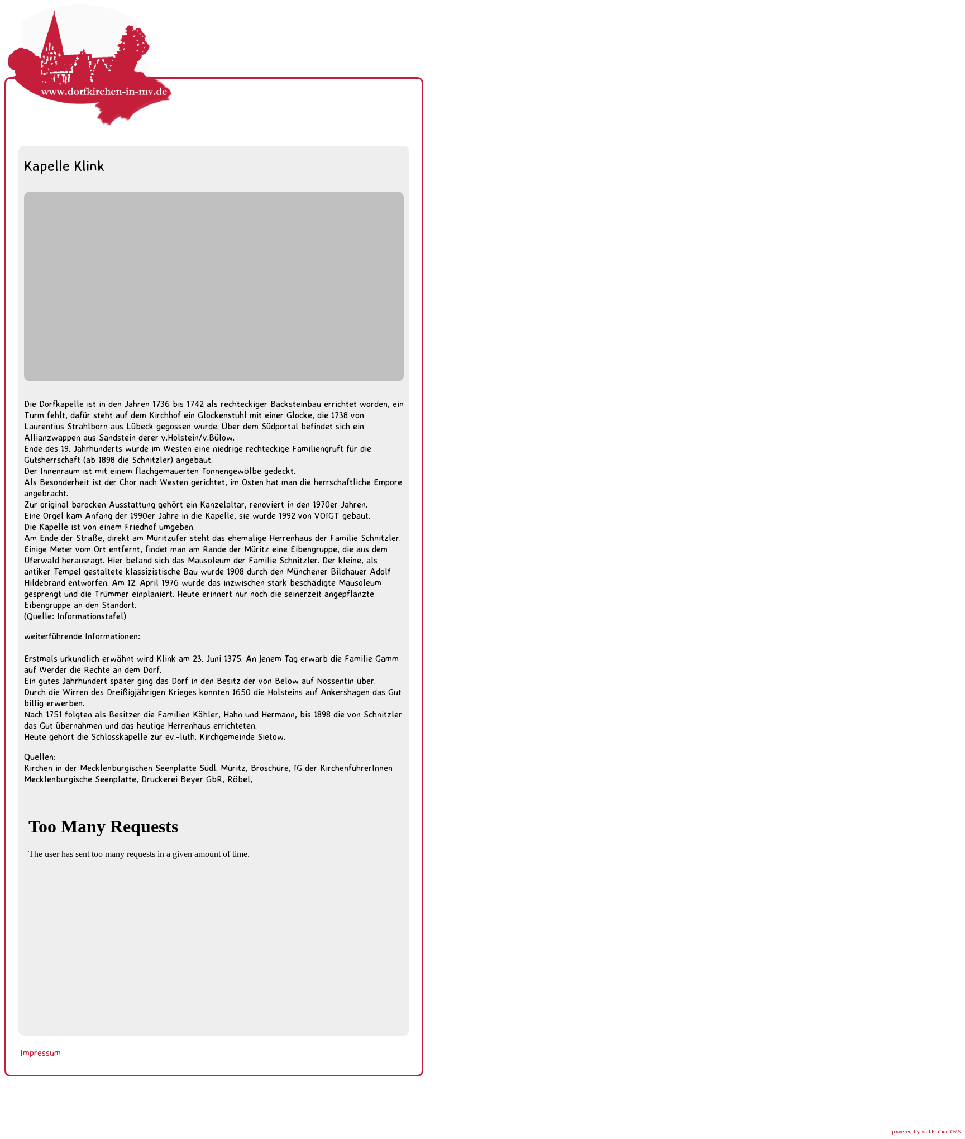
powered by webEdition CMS (926, 1131)
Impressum (40, 1052)
